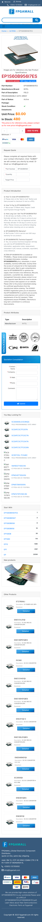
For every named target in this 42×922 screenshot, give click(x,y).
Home (4, 31)
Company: (11, 372)
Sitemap (18, 1)
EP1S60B (7, 534)
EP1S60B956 (9, 528)
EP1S (6, 544)
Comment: (11, 388)
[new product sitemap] (21, 574)
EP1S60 (7, 539)
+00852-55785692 (12, 866)
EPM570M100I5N (19, 485)
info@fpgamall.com (12, 870)
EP (5, 555)
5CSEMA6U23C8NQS (20, 422)
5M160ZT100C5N (19, 466)
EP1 (5, 549)
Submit (22, 404)
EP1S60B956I (9, 523)
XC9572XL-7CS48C (20, 455)
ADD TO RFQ (32, 131)
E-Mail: (12, 377)
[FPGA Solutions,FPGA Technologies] (21, 11)
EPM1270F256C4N (19, 494)
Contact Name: (12, 368)
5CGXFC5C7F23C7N (20, 435)
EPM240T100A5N (19, 475)
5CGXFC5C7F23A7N (20, 441)
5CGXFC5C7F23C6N (20, 447)
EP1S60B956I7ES (11, 513)
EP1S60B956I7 (10, 518)
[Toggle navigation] (4, 26)
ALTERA (12, 31)
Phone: (12, 383)
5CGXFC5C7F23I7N (20, 429)
